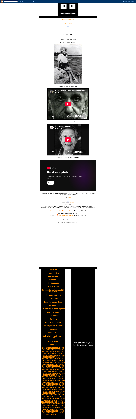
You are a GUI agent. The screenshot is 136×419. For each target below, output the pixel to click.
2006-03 (54, 368)
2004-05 (48, 357)
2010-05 (61, 393)
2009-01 (48, 386)
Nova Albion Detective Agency (53, 309)
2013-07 (54, 413)
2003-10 (48, 353)
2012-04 (48, 405)
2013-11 (59, 414)
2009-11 (45, 391)
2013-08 (61, 413)
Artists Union (53, 341)
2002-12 (57, 348)
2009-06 (57, 387)
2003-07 (51, 351)
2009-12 (51, 391)
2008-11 (57, 384)
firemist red (53, 280)
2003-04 (54, 350)
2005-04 (51, 362)
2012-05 (54, 405)
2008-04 (57, 380)
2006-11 (61, 371)
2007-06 (61, 375)
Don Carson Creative (53, 322)
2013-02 (45, 411)
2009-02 (54, 386)
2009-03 (61, 386)
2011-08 (44, 402)
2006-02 (48, 368)
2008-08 (61, 382)
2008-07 (54, 382)
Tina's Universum (53, 305)
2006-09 (48, 371)
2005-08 (54, 364)
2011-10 (56, 402)
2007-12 (54, 378)
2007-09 (57, 377)
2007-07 (45, 377)
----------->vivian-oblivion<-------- (68, 20)
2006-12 (45, 373)
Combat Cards (53, 283)
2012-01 (51, 404)
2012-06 (61, 405)
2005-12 (57, 366)
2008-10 (51, 384)
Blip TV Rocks (53, 286)
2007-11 (48, 378)
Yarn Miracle (53, 315)
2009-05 (51, 387)
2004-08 (45, 359)
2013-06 (48, 413)
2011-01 (45, 398)
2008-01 (61, 378)
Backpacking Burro (53, 295)
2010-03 (48, 393)
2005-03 (45, 362)
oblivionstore (53, 276)
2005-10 (45, 366)
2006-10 (54, 371)
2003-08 (57, 351)
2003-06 (45, 351)
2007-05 (54, 375)
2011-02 (51, 398)
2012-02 (57, 404)
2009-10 (61, 389)
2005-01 (54, 360)
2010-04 (54, 393)
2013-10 (53, 414)
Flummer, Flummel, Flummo (53, 326)
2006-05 (45, 369)
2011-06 (54, 400)
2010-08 (57, 395)
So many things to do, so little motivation (53, 291)
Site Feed (68, 23)
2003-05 (61, 350)
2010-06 (45, 395)
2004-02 (51, 355)
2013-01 (61, 409)
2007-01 (51, 373)
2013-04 (57, 411)
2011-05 (48, 400)
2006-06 (51, 369)
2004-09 (51, 359)
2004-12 (48, 360)
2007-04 (48, 375)
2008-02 (45, 380)
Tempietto (53, 344)
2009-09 (54, 389)
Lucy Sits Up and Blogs (53, 302)
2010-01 (57, 391)
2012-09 (57, 407)
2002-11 (51, 348)
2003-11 (54, 353)
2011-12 (45, 404)
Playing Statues (53, 312)
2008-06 (48, 382)
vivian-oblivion (53, 273)
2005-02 (61, 360)
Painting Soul (53, 332)
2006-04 (61, 368)
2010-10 (48, 396)
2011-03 (57, 398)
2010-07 (51, 395)
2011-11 (62, 402)
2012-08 (51, 407)
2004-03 (57, 355)
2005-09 (61, 364)
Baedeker (53, 319)
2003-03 (48, 350)
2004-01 (45, 355)
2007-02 (57, 373)
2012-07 (45, 407)
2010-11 (54, 396)
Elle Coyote (53, 329)
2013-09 (47, 414)
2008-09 (45, 384)
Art (70, 197)
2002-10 (45, 348)
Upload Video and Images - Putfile (53, 337)
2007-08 (51, 377)
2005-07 (48, 364)
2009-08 (48, 389)
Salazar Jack (53, 298)
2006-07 (57, 369)
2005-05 (57, 362)
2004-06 (54, 357)
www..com (68, 29)
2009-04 (45, 387)
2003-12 (61, 353)
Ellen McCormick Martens (66, 211)
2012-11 (48, 409)
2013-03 (51, 411)
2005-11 (51, 366)
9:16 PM (72, 202)
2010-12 (61, 396)
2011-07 (60, 400)
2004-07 (61, 357)
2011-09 (50, 402)
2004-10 (57, 359)
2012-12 (54, 409)
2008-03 (51, 380)
